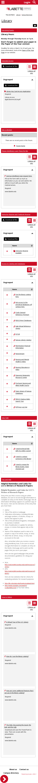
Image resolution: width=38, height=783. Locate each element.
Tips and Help (6, 480)
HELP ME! (5, 418)
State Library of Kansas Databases (23, 392)
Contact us (24, 769)
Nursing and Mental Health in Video (22, 360)
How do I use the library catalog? (17, 656)
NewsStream (20, 354)
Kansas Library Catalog (23, 340)
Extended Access (7, 61)
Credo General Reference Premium (22, 313)
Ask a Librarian (7, 130)
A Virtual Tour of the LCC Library (17, 622)
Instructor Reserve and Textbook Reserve (16, 214)
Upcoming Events (8, 30)
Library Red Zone (27, 15)
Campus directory (11, 773)
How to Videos (7, 597)
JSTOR (18, 334)
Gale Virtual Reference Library (23, 327)
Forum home (20, 146)
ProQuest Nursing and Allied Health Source (23, 384)
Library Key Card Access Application (18, 91)
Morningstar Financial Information (23, 347)
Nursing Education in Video (23, 368)
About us (13, 769)
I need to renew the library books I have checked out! (22, 466)
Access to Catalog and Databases (13, 264)
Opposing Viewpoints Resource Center (23, 376)
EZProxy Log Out (21, 407)
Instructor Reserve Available (22, 252)
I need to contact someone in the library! (23, 458)
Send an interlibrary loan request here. (19, 176)
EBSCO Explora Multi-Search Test (23, 400)
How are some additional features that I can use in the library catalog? (19, 692)
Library (18, 15)
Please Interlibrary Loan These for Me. (15, 151)
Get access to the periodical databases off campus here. (24, 304)
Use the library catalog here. (23, 295)
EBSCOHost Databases (23, 320)
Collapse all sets (31, 72)
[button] (10, 66)
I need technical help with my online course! (23, 450)
